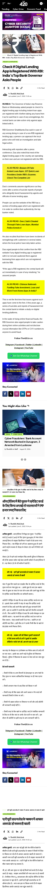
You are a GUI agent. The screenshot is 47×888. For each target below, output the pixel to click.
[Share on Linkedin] (17, 88)
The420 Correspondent (15, 449)
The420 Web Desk (17, 93)
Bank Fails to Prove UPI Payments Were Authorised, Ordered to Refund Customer (23, 442)
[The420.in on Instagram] (16, 394)
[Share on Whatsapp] (12, 88)
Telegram (9, 345)
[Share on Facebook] (4, 88)
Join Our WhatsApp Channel (24, 356)
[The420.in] (23, 3)
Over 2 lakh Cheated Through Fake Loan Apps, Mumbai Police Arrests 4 (23, 224)
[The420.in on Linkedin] (22, 394)
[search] (36, 3)
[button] (22, 459)
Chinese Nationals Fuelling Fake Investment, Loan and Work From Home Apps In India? (23, 287)
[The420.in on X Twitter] (10, 394)
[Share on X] (8, 88)
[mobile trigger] (4, 3)
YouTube (29, 348)
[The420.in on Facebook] (5, 394)
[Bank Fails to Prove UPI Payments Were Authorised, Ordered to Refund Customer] (23, 422)
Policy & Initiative (10, 62)
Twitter (29, 345)
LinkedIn (37, 345)
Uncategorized (9, 496)
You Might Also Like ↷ (15, 406)
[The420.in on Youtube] (28, 394)
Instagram (19, 348)
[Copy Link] (21, 88)
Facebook (19, 345)
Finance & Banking (13, 434)
